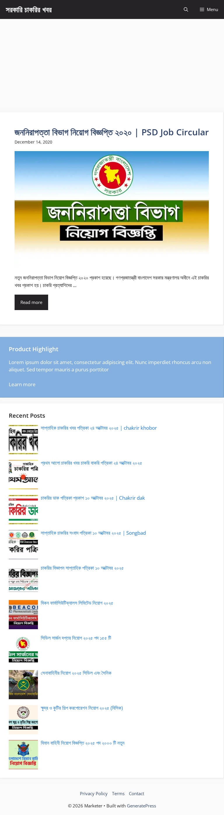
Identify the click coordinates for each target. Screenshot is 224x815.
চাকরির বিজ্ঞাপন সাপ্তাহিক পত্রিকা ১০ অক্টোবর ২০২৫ (82, 567)
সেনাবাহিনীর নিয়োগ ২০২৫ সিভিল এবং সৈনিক (76, 672)
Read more (31, 302)
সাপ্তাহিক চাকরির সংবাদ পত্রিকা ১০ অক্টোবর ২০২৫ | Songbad (93, 532)
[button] (186, 9)
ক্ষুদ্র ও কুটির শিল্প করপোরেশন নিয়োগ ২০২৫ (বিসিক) (82, 707)
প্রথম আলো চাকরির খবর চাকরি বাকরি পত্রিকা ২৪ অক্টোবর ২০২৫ (91, 462)
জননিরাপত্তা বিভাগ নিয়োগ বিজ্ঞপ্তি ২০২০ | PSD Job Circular (112, 132)
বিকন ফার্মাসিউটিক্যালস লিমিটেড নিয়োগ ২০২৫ (77, 602)
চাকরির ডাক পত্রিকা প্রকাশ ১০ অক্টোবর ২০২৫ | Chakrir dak (93, 497)
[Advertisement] (112, 63)
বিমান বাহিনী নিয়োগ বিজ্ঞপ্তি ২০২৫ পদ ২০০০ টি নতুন (83, 742)
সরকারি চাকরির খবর (29, 9)
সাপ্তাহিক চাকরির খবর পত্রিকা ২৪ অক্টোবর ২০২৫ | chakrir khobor (99, 427)
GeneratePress (141, 806)
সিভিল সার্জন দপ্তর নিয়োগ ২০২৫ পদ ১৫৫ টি (76, 637)
